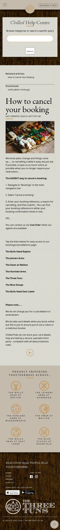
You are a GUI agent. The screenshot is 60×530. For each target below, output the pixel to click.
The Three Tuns (14, 278)
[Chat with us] (54, 524)
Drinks (9, 479)
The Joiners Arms (15, 258)
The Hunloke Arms (16, 271)
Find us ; (10, 482)
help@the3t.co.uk (34, 521)
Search (30, 51)
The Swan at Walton (17, 264)
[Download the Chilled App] (13, 493)
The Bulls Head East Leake (20, 291)
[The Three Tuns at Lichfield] (30, 506)
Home (9, 473)
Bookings (44, 5)
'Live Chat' (35, 224)
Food (8, 476)
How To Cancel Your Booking (21, 77)
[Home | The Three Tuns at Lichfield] (30, 8)
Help (54, 5)
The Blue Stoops (14, 284)
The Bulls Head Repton (18, 251)
